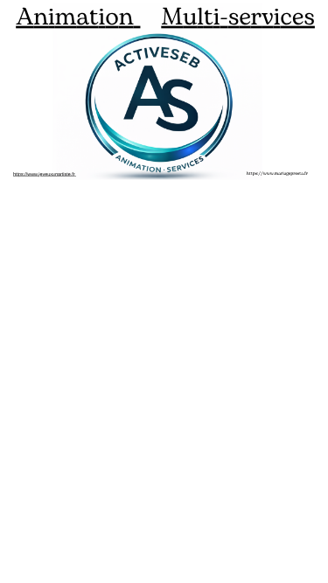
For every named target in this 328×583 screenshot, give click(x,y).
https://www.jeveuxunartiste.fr (43, 174)
